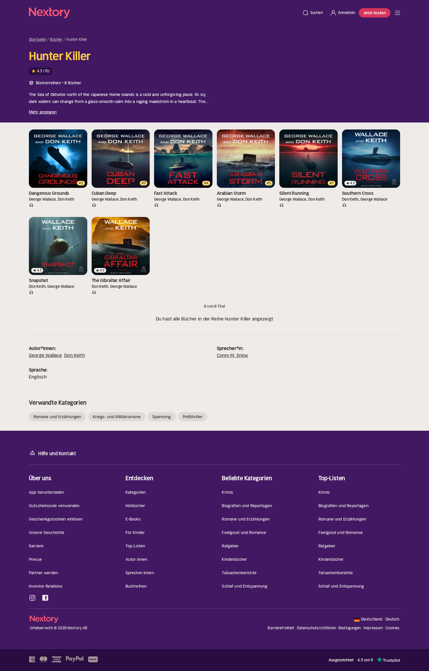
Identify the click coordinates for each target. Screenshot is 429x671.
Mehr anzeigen (43, 112)
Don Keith (74, 355)
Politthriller (193, 416)
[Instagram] (32, 597)
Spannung (161, 416)
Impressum (373, 628)
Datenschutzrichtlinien (316, 628)
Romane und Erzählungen (57, 416)
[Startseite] (164, 13)
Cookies (393, 628)
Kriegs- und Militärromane (117, 416)
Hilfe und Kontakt (57, 453)
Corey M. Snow (232, 355)
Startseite (37, 39)
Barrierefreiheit (281, 628)
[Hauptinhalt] (397, 13)
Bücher (56, 39)
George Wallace (45, 355)
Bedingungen (350, 628)
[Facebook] (45, 597)
